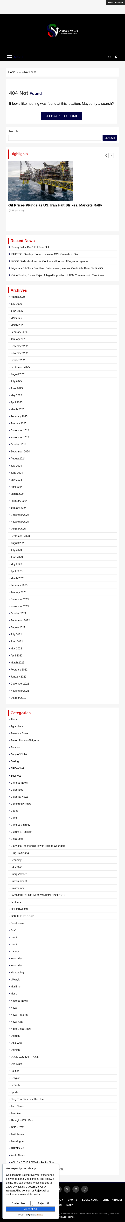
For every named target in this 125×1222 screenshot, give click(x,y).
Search (13, 131)
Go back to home (61, 116)
